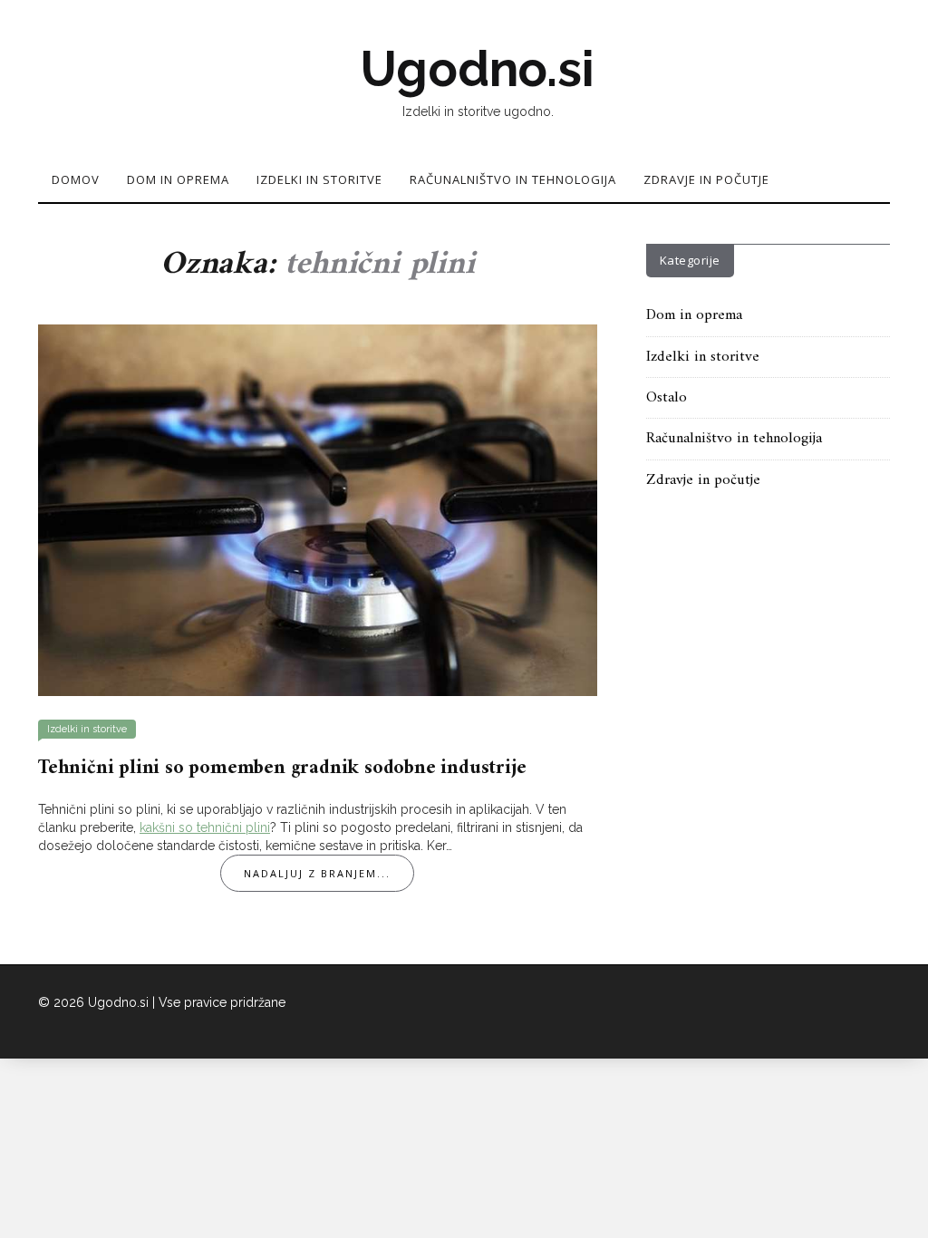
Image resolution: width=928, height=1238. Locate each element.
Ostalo (666, 397)
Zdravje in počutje (706, 179)
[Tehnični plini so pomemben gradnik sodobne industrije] (317, 509)
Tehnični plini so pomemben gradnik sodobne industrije (282, 768)
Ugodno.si (477, 69)
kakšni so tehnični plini (205, 827)
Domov (76, 179)
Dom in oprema (178, 179)
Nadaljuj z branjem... (317, 873)
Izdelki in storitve (319, 179)
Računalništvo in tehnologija (513, 179)
